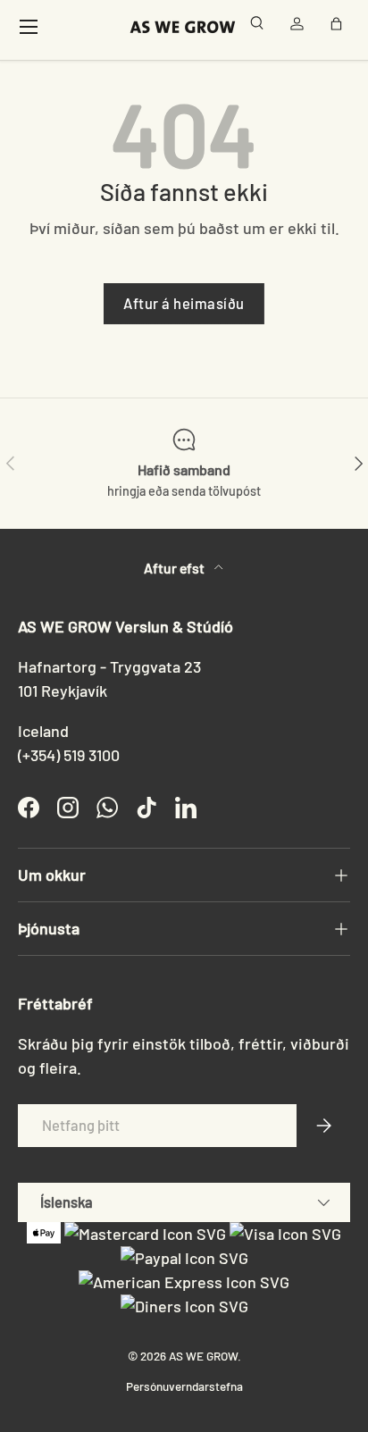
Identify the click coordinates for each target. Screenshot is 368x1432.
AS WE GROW (203, 1355)
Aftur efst (175, 567)
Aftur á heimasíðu (184, 303)
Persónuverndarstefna (184, 1386)
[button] (339, 26)
